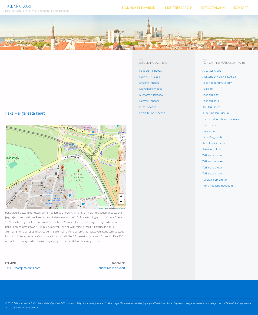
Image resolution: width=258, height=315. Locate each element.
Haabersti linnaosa (150, 70)
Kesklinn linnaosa (149, 76)
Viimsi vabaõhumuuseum (218, 185)
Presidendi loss (212, 149)
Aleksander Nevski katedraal (219, 76)
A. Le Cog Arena (212, 70)
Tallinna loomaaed (213, 161)
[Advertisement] (65, 79)
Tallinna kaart (18, 6)
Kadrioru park (211, 100)
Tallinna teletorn (212, 173)
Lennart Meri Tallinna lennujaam (221, 119)
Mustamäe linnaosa (151, 95)
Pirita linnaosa (147, 107)
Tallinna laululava (212, 155)
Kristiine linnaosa (149, 82)
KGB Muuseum (211, 107)
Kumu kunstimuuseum (216, 113)
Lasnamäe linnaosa (150, 88)
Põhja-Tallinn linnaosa (152, 113)
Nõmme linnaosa (149, 100)
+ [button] (121, 196)
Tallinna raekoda (212, 167)
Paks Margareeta (213, 137)
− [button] (121, 201)
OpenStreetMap (120, 208)
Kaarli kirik (208, 88)
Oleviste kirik (210, 131)
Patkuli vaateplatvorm (215, 143)
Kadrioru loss (210, 95)
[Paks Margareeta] (62, 168)
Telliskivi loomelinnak (215, 179)
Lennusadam (210, 125)
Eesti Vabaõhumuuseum (217, 82)
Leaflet (101, 208)
